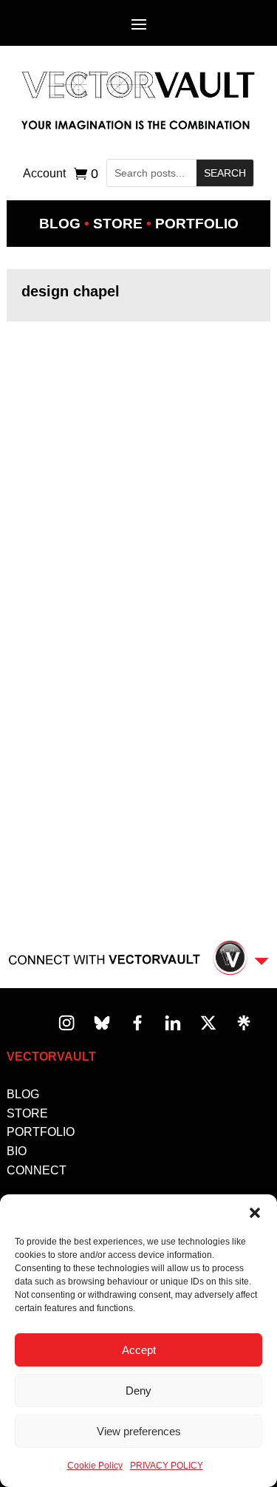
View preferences (139, 1431)
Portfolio (197, 223)
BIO (17, 1151)
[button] (254, 1212)
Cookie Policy (95, 1465)
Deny (138, 1390)
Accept (139, 1350)
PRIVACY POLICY (166, 1465)
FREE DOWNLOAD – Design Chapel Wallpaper (114, 414)
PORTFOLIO (41, 1132)
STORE (27, 1113)
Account (44, 174)
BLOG (23, 1094)
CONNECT (36, 1170)
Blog (60, 223)
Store (118, 223)
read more (49, 435)
